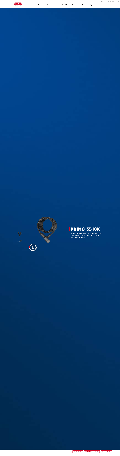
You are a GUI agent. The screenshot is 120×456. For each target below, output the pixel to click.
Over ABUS (65, 4)
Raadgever (75, 4)
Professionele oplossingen (50, 4)
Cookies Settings (78, 451)
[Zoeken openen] (90, 5)
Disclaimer (15, 453)
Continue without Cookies (91, 451)
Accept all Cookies (106, 451)
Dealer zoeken (111, 1)
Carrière (101, 1)
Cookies (3, 453)
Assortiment (35, 4)
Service (84, 4)
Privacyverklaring (9, 453)
